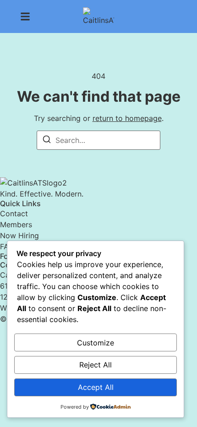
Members (16, 224)
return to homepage (127, 118)
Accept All (96, 387)
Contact (14, 213)
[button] (25, 16)
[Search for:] (98, 140)
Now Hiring (19, 235)
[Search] (47, 140)
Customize (95, 342)
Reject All (95, 364)
